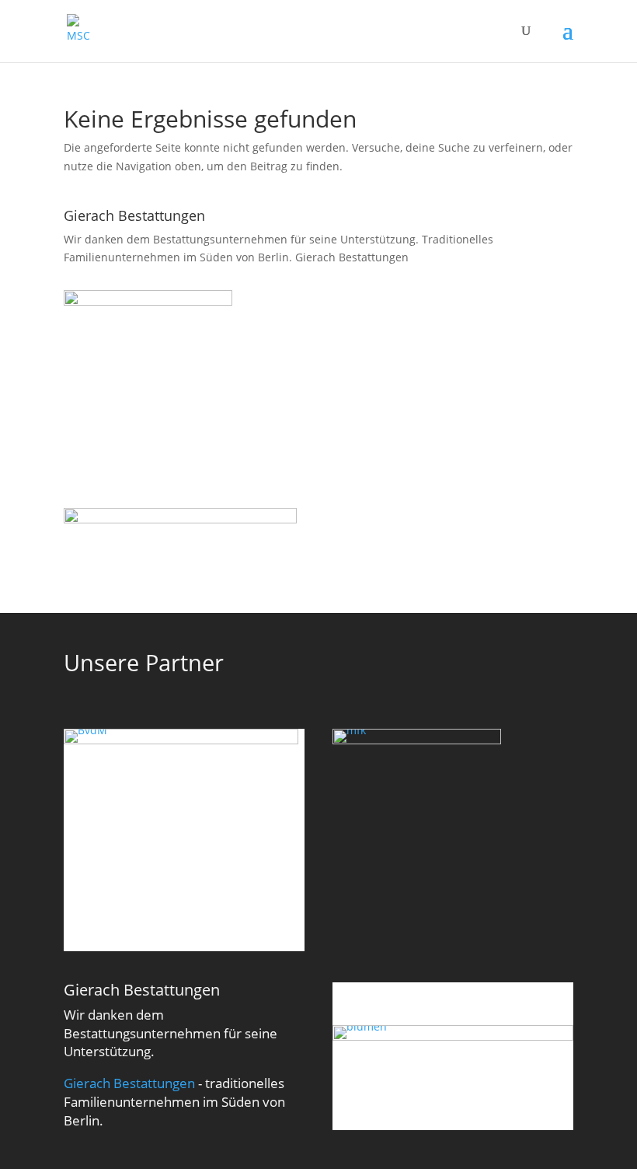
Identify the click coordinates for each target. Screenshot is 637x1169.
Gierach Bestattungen (352, 257)
